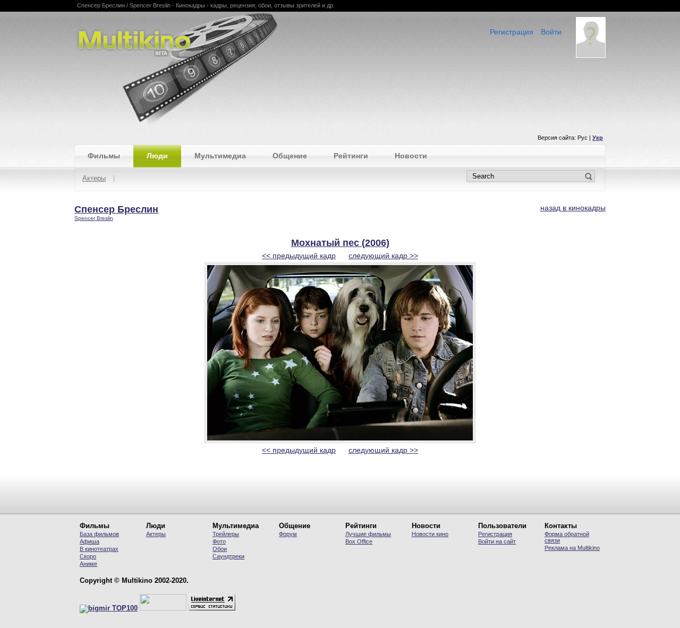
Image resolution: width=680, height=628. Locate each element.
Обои (219, 549)
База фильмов (99, 534)
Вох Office (358, 541)
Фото (219, 541)
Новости (411, 155)
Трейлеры (225, 534)
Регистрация (511, 32)
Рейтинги (351, 155)
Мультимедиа (220, 155)
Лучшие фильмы (368, 534)
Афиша (89, 541)
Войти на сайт (497, 541)
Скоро (88, 556)
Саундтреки (228, 556)
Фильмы (104, 155)
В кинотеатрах (99, 549)
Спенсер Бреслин (116, 209)
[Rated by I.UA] (163, 608)
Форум (288, 534)
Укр (597, 137)
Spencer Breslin (93, 218)
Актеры (94, 178)
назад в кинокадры (573, 207)
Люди (157, 155)
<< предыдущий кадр (299, 255)
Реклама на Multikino (572, 548)
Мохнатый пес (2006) (340, 242)
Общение (290, 155)
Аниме (88, 564)
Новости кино (430, 534)
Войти (551, 32)
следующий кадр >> (383, 255)
